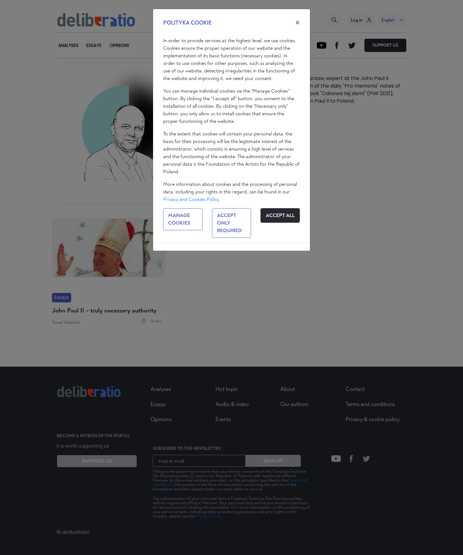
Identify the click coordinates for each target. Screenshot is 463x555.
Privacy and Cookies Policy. (191, 199)
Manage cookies (179, 219)
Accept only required (229, 223)
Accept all (280, 215)
